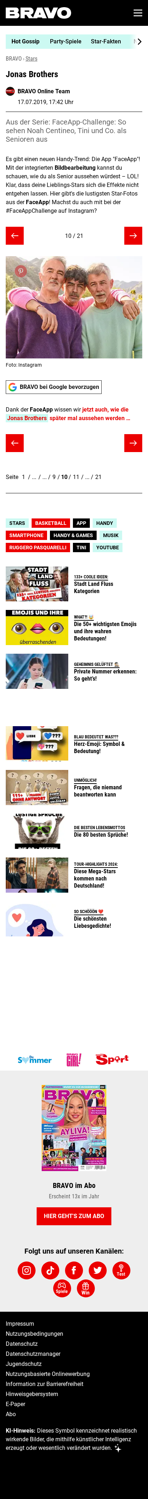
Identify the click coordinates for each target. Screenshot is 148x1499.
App (81, 523)
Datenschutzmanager (33, 1353)
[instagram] (27, 1270)
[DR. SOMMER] (34, 1060)
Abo (11, 1414)
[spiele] (62, 1288)
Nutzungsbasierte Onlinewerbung (48, 1374)
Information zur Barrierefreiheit (44, 1384)
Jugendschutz (24, 1364)
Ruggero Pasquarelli (37, 547)
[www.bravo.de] (38, 13)
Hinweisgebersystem (32, 1394)
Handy (104, 523)
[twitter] (98, 1270)
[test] (121, 1270)
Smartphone (26, 535)
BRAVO (14, 58)
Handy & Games (73, 535)
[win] (86, 1288)
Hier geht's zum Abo (74, 1216)
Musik (111, 535)
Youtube (107, 547)
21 (98, 477)
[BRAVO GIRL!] (74, 1060)
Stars (31, 58)
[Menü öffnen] (138, 13)
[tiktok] (50, 1270)
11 (76, 477)
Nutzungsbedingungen (34, 1333)
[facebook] (74, 1270)
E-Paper (15, 1404)
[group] (71, 41)
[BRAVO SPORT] (113, 1060)
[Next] (135, 41)
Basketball (50, 523)
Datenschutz (22, 1343)
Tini (81, 547)
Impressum (20, 1323)
